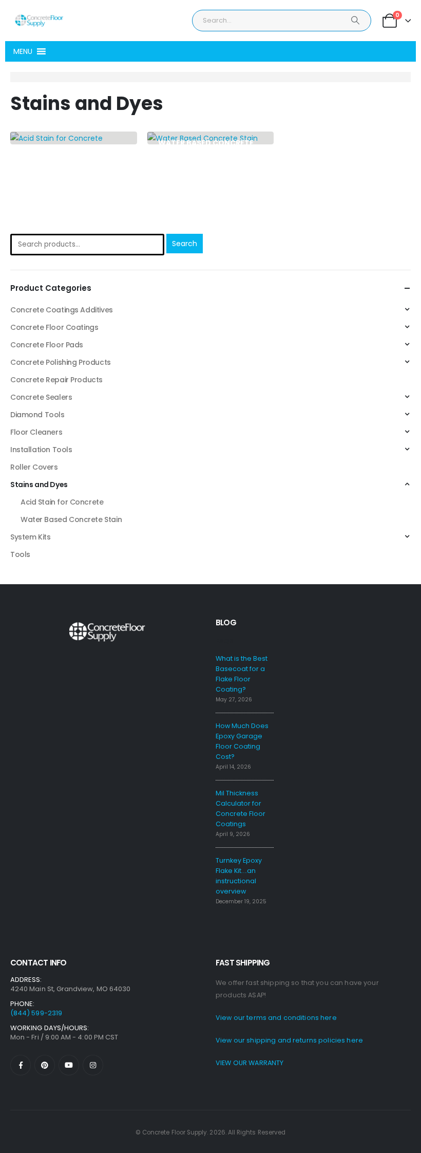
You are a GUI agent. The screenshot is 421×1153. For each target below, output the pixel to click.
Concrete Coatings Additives (61, 310)
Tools (20, 554)
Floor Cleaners (36, 432)
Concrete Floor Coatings (54, 327)
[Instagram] (93, 1065)
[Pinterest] (44, 1065)
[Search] (355, 20)
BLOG (226, 622)
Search (184, 243)
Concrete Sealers (41, 397)
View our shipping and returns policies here (289, 1040)
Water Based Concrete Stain (71, 519)
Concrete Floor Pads (46, 345)
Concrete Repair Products (56, 380)
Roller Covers (34, 467)
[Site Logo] (38, 20)
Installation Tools (41, 449)
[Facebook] (20, 1065)
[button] (22, 51)
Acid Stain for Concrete (62, 502)
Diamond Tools (37, 415)
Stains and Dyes (39, 484)
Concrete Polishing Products (60, 362)
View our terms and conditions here (276, 1017)
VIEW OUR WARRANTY (249, 1062)
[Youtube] (69, 1065)
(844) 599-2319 (36, 1013)
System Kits (30, 537)
